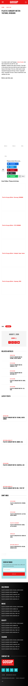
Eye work (12, 363)
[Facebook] (4, 43)
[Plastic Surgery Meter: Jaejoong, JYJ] (5, 373)
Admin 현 (14, 338)
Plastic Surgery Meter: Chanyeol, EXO (16, 365)
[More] (23, 43)
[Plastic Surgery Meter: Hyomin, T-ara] (5, 503)
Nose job (9, 7)
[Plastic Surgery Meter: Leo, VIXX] (5, 388)
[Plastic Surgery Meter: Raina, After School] (5, 525)
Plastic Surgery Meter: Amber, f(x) (13, 442)
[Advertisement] (14, 95)
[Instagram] (12, 342)
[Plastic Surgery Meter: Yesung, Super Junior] (5, 357)
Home (3, 7)
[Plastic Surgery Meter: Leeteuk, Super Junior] (5, 514)
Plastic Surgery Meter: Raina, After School (17, 525)
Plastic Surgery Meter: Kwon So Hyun (18, 536)
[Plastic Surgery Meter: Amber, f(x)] (14, 430)
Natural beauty (7, 440)
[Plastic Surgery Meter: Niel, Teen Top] (14, 476)
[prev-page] (3, 554)
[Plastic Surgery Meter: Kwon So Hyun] (5, 536)
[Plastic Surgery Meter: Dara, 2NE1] (5, 381)
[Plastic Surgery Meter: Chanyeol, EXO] (5, 365)
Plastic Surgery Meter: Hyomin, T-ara (18, 503)
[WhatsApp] (18, 43)
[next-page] (5, 554)
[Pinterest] (14, 43)
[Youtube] (18, 342)
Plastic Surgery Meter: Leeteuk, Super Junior (18, 514)
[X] (9, 43)
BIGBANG (8, 326)
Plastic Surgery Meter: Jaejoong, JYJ (16, 373)
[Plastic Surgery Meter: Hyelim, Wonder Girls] (5, 546)
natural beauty (20, 62)
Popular (12, 533)
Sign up (14, 574)
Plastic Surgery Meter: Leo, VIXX (17, 389)
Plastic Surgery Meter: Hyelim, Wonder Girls (17, 547)
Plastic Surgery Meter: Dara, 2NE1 (18, 381)
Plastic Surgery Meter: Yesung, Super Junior (16, 357)
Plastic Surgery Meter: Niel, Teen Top (13, 488)
